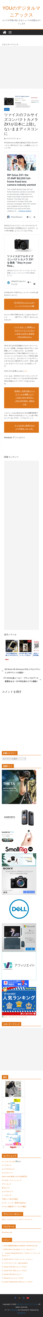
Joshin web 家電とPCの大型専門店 (14, 1176)
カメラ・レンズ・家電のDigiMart (14, 1203)
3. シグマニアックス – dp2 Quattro (15, 1263)
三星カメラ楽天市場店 (10, 1199)
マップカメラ (6, 1165)
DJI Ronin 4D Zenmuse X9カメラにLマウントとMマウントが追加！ (22, 671)
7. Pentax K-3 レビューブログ (13, 1278)
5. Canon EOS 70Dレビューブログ (14, 1270)
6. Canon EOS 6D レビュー (12, 1274)
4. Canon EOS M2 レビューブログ (14, 1267)
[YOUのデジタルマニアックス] (4, 32)
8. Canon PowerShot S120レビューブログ (17, 1282)
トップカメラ (7, 1195)
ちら (26, 371)
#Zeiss (7, 109)
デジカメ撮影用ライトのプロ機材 (14, 1206)
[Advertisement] (21, 67)
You (19, 138)
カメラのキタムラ (8, 1169)
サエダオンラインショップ (11, 1180)
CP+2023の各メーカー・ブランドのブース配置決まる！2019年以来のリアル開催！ (20, 680)
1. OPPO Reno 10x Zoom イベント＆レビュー (18, 1249)
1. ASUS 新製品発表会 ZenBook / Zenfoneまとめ (19, 1245)
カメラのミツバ (7, 1173)
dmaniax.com (7, 1232)
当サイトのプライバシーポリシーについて (17, 1219)
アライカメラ (6, 1184)
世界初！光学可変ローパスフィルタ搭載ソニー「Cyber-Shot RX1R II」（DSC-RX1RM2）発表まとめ (24, 398)
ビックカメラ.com (8, 1161)
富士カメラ (6, 1188)
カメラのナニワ (7, 1191)
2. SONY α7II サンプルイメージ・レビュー (17, 1259)
